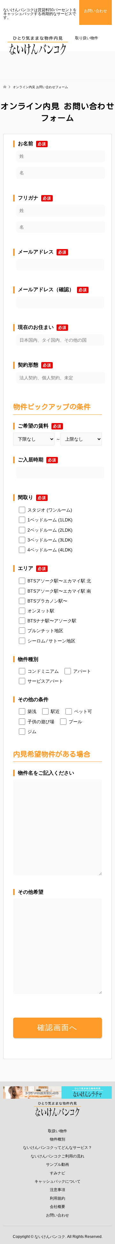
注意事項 (57, 1189)
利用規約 (57, 1198)
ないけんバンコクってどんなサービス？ (57, 1147)
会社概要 (57, 1206)
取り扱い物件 (86, 38)
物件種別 (57, 1139)
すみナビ (57, 1173)
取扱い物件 (57, 1131)
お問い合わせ (57, 1215)
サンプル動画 (57, 1164)
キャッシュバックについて (57, 1181)
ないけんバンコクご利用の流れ (57, 1156)
